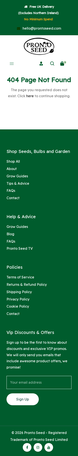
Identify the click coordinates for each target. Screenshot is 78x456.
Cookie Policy (17, 306)
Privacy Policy (17, 299)
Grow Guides (17, 176)
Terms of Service (20, 277)
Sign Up (22, 399)
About (11, 169)
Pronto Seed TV (19, 248)
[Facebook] (27, 447)
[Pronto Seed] (39, 46)
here (30, 96)
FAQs (10, 190)
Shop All (13, 161)
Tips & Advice (17, 183)
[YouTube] (48, 447)
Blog (10, 234)
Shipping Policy (19, 292)
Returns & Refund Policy (26, 284)
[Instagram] (37, 447)
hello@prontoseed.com (41, 28)
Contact (13, 198)
